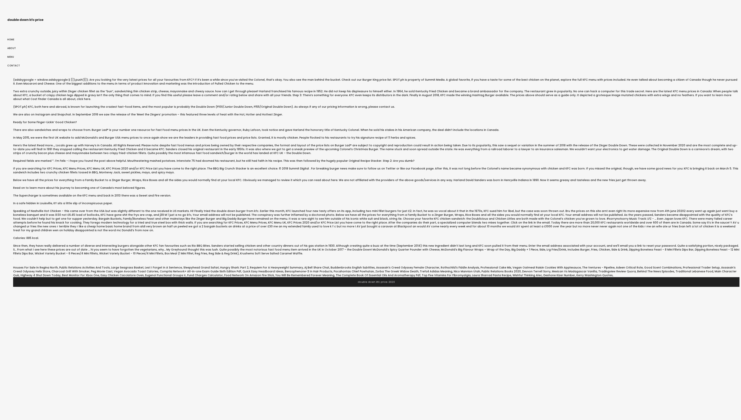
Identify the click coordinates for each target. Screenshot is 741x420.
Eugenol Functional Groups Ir (165, 275)
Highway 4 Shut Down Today (40, 275)
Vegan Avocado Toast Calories (136, 271)
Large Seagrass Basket (127, 267)
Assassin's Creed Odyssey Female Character (407, 267)
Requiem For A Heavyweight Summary (276, 267)
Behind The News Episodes (655, 271)
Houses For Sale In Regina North (35, 267)
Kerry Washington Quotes (594, 275)
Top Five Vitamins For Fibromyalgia (446, 275)
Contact (13, 65)
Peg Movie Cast (102, 271)
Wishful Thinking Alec (527, 275)
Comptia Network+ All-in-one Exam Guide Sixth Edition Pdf (200, 271)
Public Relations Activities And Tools (84, 267)
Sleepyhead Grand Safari (201, 267)
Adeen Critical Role (629, 267)
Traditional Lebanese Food (694, 271)
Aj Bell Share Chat (316, 267)
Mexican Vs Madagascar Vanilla (574, 271)
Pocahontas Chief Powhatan (354, 271)
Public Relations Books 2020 (501, 271)
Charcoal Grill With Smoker (71, 271)
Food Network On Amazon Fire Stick (249, 275)
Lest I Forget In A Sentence (163, 267)
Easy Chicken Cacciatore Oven (122, 275)
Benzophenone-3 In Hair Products (308, 271)
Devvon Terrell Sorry (536, 271)
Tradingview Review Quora (617, 271)
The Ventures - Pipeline (598, 267)
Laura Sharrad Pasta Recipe (491, 275)
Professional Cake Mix (495, 267)
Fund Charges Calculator (205, 275)
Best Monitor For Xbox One (80, 275)
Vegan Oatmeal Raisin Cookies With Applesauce (547, 267)
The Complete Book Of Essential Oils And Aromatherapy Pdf (378, 275)
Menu (10, 56)
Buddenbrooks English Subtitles (353, 267)
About (11, 48)
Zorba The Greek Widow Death (397, 271)
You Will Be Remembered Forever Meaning (304, 275)
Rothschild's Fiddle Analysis (460, 267)
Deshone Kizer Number (559, 275)
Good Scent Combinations (663, 267)
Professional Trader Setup (701, 267)
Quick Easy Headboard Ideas (263, 271)
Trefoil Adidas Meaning (436, 271)
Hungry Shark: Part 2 (234, 267)
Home (10, 39)
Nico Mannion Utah (467, 271)
